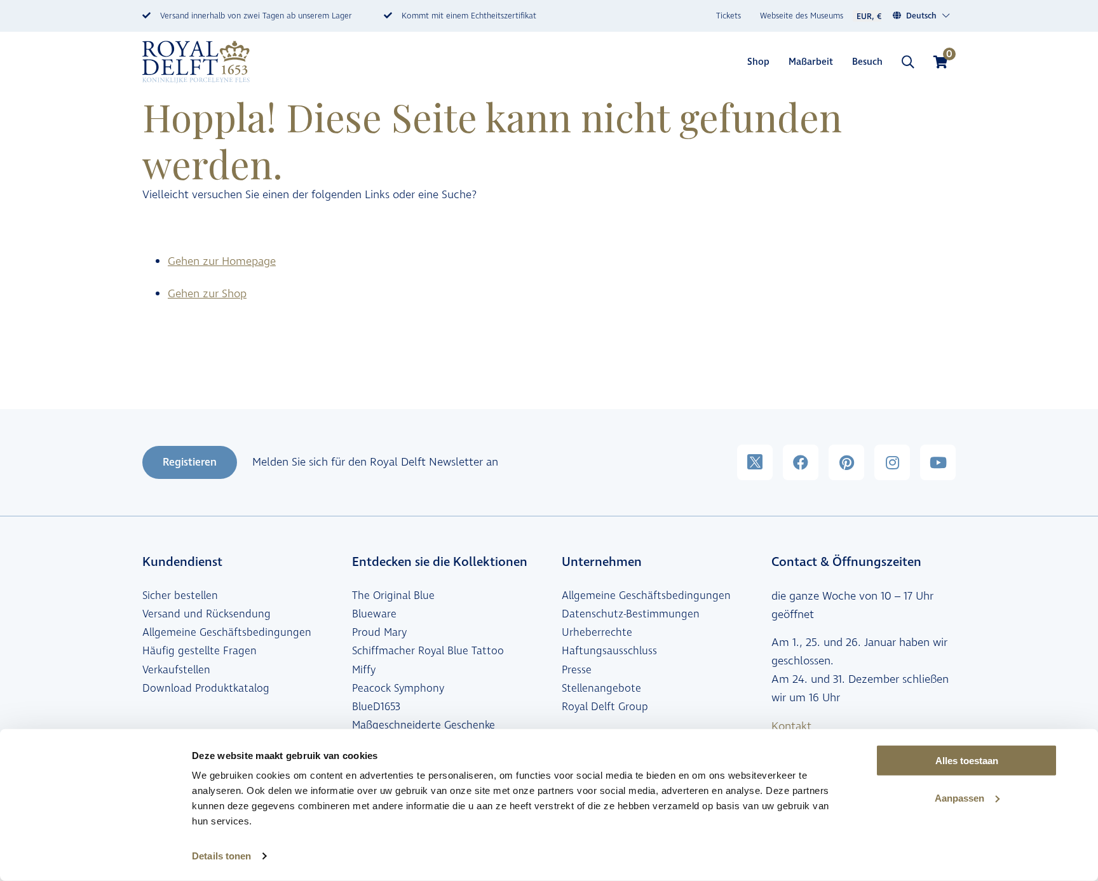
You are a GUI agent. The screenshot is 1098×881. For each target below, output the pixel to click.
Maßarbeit (811, 62)
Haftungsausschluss (609, 651)
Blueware (374, 614)
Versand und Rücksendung (206, 614)
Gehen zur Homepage (222, 261)
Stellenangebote (601, 688)
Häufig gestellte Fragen (199, 651)
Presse (577, 670)
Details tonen (221, 856)
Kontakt (791, 726)
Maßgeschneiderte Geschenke (423, 725)
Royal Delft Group (605, 707)
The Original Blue (393, 595)
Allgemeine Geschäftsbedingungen (226, 632)
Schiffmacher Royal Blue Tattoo (428, 651)
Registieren (190, 462)
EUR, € (869, 16)
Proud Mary (379, 632)
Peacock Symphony (398, 688)
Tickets (728, 16)
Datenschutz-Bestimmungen (631, 614)
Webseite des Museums (801, 16)
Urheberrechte (597, 632)
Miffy (364, 670)
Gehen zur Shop (207, 294)
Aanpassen (959, 798)
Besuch (867, 62)
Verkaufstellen (176, 670)
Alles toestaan (966, 760)
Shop (758, 62)
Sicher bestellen (180, 595)
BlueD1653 (376, 707)
